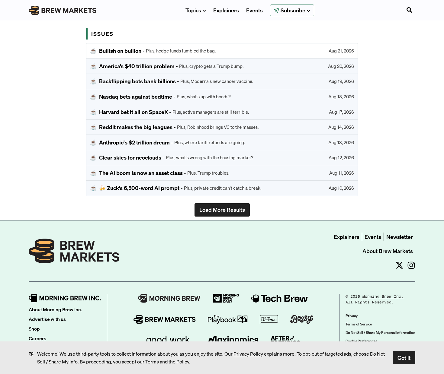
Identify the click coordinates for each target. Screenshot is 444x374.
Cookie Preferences (361, 341)
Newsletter (399, 236)
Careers (37, 338)
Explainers (226, 10)
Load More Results (222, 209)
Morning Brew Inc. (383, 296)
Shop (34, 328)
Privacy (352, 315)
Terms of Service (359, 324)
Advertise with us (47, 319)
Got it (403, 357)
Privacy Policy (248, 353)
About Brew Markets (387, 250)
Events (254, 10)
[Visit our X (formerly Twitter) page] (399, 265)
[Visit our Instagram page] (411, 265)
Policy (182, 361)
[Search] (409, 10)
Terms (152, 361)
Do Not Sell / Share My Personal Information (380, 332)
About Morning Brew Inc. (55, 309)
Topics (193, 10)
